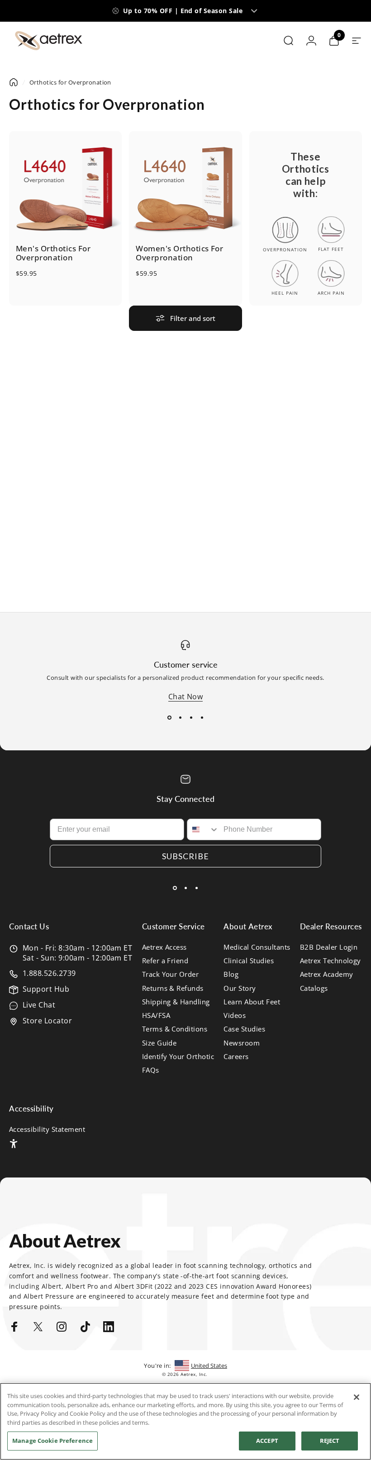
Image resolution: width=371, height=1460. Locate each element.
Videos (235, 1015)
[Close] (356, 1397)
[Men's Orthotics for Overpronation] (65, 187)
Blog (231, 974)
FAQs (150, 1070)
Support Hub (46, 989)
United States (209, 1365)
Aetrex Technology (330, 960)
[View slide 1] (169, 717)
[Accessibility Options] (13, 1143)
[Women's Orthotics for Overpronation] (185, 187)
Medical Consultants (257, 947)
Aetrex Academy (326, 974)
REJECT (330, 1440)
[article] (305, 218)
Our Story (240, 988)
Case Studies (244, 1029)
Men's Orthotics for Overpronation (53, 253)
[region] (185, 1421)
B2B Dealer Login (329, 947)
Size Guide (159, 1043)
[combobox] (203, 829)
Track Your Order (170, 974)
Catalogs (314, 988)
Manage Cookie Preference (52, 1440)
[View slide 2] (180, 717)
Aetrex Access (164, 947)
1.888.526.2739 (49, 973)
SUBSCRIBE (185, 856)
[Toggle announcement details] (254, 11)
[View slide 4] (201, 717)
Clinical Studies (249, 960)
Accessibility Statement (47, 1129)
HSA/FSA (156, 1015)
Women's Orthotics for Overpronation (179, 253)
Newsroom (242, 1043)
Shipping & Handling (176, 1002)
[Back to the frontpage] (13, 82)
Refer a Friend (165, 960)
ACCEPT (267, 1440)
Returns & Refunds (173, 988)
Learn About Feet (252, 1002)
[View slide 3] (191, 717)
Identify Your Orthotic (178, 1056)
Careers (236, 1056)
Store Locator (47, 1021)
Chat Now (185, 697)
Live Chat (39, 1005)
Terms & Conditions (175, 1029)
